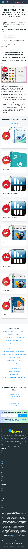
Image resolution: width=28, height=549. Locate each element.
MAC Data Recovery (8, 366)
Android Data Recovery (20, 337)
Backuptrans (2, 469)
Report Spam (2, 502)
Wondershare (2, 458)
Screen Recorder (11, 357)
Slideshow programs (9, 351)
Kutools (2, 450)
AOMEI (2, 459)
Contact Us (2, 494)
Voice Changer (7, 340)
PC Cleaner (19, 360)
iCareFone (2, 435)
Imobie (2, 471)
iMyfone (2, 463)
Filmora (2, 429)
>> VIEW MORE (14, 405)
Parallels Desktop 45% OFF (14, 396)
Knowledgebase (2, 504)
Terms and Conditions (14, 420)
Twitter (18, 447)
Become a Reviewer (2, 507)
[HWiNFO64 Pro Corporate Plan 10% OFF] (14, 183)
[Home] (3, 6)
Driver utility (22, 331)
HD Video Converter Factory (2, 444)
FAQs (2, 500)
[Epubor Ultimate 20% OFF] (14, 280)
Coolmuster (2, 433)
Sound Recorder (6, 363)
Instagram (8, 447)
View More (13, 123)
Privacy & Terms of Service (12, 535)
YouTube (15, 447)
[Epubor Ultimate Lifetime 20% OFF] (14, 232)
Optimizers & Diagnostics (14, 334)
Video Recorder (21, 377)
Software (10, 371)
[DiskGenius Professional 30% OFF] (14, 305)
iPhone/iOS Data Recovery (9, 346)
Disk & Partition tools (9, 348)
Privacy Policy (21, 419)
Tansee (2, 472)
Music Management (11, 360)
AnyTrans (2, 438)
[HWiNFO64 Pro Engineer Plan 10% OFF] (14, 208)
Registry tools (17, 371)
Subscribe (22, 415)
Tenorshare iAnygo (2, 442)
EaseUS (2, 456)
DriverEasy (2, 431)
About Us (2, 486)
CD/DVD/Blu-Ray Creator (20, 354)
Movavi (2, 452)
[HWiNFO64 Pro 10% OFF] (14, 256)
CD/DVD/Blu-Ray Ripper (17, 368)
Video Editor (6, 331)
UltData (2, 436)
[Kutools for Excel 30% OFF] (14, 135)
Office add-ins (14, 331)
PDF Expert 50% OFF (14, 394)
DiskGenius (2, 440)
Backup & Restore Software (14, 343)
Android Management (8, 337)
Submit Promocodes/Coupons (2, 505)
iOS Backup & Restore (7, 354)
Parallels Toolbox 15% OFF (14, 401)
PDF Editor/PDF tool (19, 366)
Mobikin (2, 474)
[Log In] (26, 2)
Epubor (2, 476)
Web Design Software (14, 374)
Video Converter (20, 348)
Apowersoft (2, 478)
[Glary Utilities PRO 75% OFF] (14, 159)
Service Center (2, 490)
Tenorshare (2, 454)
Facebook (12, 447)
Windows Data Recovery (18, 340)
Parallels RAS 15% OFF (14, 403)
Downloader (8, 368)
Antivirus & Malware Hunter (9, 377)
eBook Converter (20, 351)
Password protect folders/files (18, 363)
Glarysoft (2, 465)
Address (2, 492)
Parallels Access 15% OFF (14, 399)
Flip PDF (19, 357)
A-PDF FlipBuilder (2, 480)
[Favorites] (22, 2)
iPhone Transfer (21, 346)
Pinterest (22, 447)
